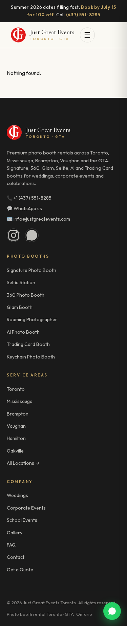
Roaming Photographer (32, 319)
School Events (22, 520)
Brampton (17, 414)
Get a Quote (20, 570)
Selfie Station (21, 282)
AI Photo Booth (23, 332)
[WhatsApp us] (112, 611)
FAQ (11, 545)
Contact (15, 557)
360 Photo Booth (25, 295)
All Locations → (23, 463)
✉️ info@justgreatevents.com (38, 219)
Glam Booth (20, 307)
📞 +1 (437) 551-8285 (29, 198)
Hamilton (16, 438)
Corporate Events (26, 508)
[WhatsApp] (32, 235)
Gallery (14, 533)
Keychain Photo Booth (31, 357)
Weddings (17, 495)
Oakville (15, 451)
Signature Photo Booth (31, 270)
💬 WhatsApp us (24, 208)
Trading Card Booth (28, 344)
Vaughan (16, 426)
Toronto (16, 389)
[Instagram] (13, 235)
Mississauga (20, 401)
